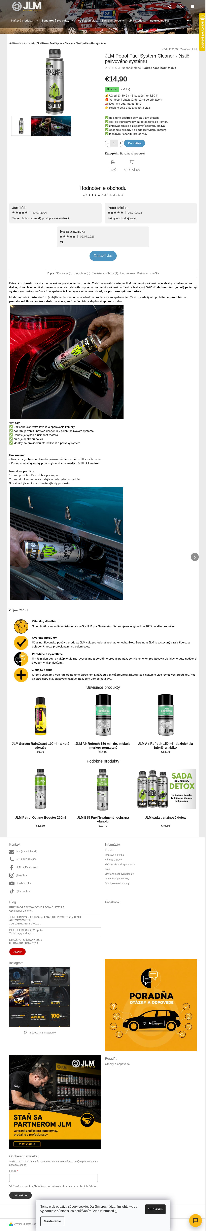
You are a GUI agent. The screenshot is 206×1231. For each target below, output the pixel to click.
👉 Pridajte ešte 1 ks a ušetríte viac (126, 107)
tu (114, 1211)
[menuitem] (23, 21)
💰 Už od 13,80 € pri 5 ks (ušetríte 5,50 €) (130, 95)
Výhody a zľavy (112, 859)
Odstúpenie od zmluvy (116, 883)
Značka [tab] (153, 273)
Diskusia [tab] (141, 273)
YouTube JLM (22, 883)
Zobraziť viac (101, 255)
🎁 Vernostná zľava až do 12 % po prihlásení (132, 99)
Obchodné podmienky (116, 878)
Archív (16, 951)
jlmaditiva (20, 875)
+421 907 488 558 (25, 859)
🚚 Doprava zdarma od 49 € (122, 103)
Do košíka (133, 143)
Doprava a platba (113, 855)
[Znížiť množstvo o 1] (106, 143)
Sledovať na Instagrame (41, 1032)
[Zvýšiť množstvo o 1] (119, 143)
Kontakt (108, 850)
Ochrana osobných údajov (118, 874)
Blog (106, 869)
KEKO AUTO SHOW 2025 (24, 939)
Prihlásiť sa (19, 1195)
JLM (192, 49)
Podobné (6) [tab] (81, 273)
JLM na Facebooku (25, 867)
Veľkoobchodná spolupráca (119, 864)
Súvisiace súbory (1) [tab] (104, 273)
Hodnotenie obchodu (101, 188)
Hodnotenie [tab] (126, 273)
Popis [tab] (49, 273)
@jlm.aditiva (22, 891)
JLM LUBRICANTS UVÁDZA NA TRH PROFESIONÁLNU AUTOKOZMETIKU (43, 919)
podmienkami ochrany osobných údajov (70, 1186)
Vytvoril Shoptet (21, 1224)
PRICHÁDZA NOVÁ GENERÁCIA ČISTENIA (35, 907)
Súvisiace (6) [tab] (63, 273)
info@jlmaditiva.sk (25, 851)
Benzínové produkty (131, 153)
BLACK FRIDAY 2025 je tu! (25, 930)
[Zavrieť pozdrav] (141, 1184)
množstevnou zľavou (122, 674)
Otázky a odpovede (116, 1063)
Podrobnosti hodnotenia (158, 67)
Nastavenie (51, 1221)
